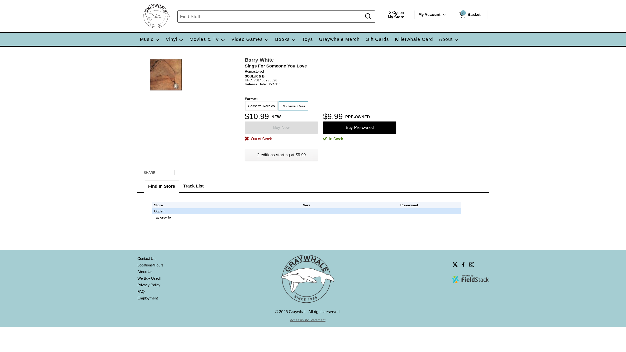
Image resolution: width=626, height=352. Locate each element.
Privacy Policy (148, 285)
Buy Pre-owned (360, 127)
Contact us (146, 258)
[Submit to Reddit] (178, 172)
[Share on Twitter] (162, 172)
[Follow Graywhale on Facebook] (463, 264)
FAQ (141, 291)
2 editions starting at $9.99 (281, 155)
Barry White (259, 60)
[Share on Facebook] (170, 172)
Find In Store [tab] (161, 186)
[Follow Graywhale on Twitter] (455, 264)
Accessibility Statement (307, 320)
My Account (429, 14)
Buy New (281, 127)
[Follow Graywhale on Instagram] (471, 264)
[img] (409, 211)
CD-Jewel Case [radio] (293, 106)
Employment (147, 298)
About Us (144, 272)
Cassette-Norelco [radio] (261, 106)
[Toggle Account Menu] (444, 15)
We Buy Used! (149, 278)
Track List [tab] (193, 186)
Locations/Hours (150, 265)
